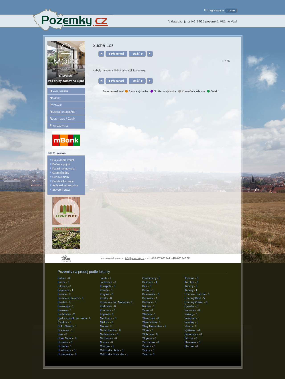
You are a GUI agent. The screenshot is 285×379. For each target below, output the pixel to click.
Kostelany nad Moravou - (116, 302)
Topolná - (191, 278)
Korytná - (106, 294)
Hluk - (62, 334)
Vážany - (191, 314)
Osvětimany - (151, 278)
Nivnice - (106, 342)
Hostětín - (64, 346)
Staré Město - (151, 322)
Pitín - (146, 286)
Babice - (64, 278)
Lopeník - (107, 314)
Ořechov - (107, 346)
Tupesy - (191, 290)
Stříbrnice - (150, 334)
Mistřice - (106, 322)
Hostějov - (65, 342)
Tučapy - (191, 286)
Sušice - (148, 350)
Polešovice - (150, 294)
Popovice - (149, 298)
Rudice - (148, 306)
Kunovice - (107, 310)
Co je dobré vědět (63, 160)
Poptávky (56, 105)
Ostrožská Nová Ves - (114, 354)
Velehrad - (192, 318)
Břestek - (64, 302)
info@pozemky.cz (135, 258)
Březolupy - (66, 306)
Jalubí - (105, 278)
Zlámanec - (192, 342)
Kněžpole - (107, 286)
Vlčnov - (191, 326)
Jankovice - (108, 282)
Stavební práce (61, 189)
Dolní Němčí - (67, 326)
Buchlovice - (66, 314)
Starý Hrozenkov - (154, 326)
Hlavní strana (59, 91)
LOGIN (231, 10)
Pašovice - (149, 282)
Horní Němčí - (67, 338)
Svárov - (148, 354)
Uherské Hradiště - (197, 294)
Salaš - (147, 310)
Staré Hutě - (150, 318)
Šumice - (148, 346)
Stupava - (149, 338)
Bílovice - (64, 286)
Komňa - (106, 290)
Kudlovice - (108, 306)
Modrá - (106, 326)
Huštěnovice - (67, 354)
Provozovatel (59, 125)
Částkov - (64, 322)
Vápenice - (192, 310)
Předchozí (117, 53)
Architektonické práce (65, 185)
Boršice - (64, 294)
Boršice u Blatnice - (70, 298)
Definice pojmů (61, 164)
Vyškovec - (192, 330)
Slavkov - (149, 314)
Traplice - (191, 282)
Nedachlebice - (110, 330)
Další (136, 53)
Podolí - (148, 290)
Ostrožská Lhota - (111, 350)
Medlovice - (108, 318)
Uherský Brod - (195, 298)
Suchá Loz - (150, 342)
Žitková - (191, 338)
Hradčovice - (66, 350)
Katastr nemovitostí (63, 168)
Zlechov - (191, 346)
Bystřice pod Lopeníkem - (74, 318)
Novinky (55, 98)
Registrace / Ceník (62, 118)
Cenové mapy (60, 177)
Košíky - (106, 298)
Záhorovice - (193, 334)
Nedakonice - (109, 334)
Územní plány (60, 172)
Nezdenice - (108, 338)
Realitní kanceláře (62, 111)
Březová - (64, 310)
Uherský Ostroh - (196, 302)
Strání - (147, 330)
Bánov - (63, 282)
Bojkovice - (65, 290)
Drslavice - (65, 330)
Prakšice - (149, 302)
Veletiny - (191, 322)
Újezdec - (191, 306)
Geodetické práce (63, 181)
